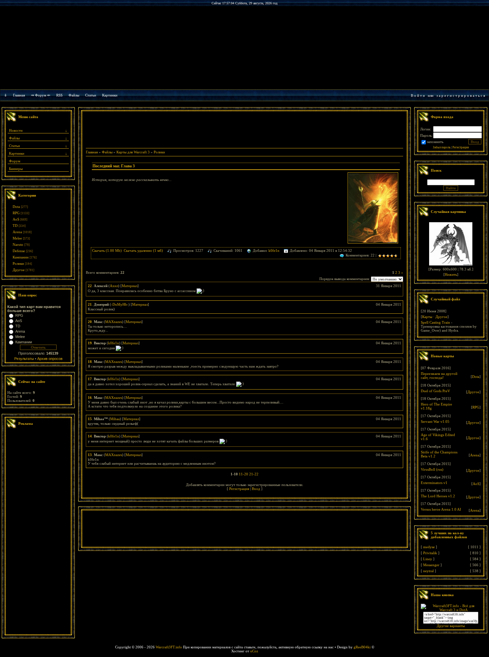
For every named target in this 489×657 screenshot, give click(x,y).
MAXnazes (113, 322)
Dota (16, 207)
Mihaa (115, 419)
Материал (129, 286)
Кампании (21, 257)
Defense (19, 251)
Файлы (74, 95)
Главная (19, 95)
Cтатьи (90, 95)
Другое (19, 270)
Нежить (451, 274)
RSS (59, 95)
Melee (17, 238)
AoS (16, 219)
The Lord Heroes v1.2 (438, 496)
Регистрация (239, 489)
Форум (14, 161)
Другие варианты (451, 626)
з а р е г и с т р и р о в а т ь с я (460, 95)
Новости (16, 130)
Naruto (18, 244)
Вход (256, 489)
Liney (427, 559)
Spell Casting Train (435, 322)
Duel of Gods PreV (435, 391)
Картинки (109, 95)
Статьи (14, 146)
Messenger (431, 565)
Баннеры (16, 169)
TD (15, 226)
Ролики (18, 263)
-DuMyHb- (119, 304)
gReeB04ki (362, 647)
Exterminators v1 (434, 483)
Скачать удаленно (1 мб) (143, 250)
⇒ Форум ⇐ (40, 95)
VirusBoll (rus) (432, 469)
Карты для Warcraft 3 (133, 152)
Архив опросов (50, 359)
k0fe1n (273, 250)
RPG (16, 213)
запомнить (435, 142)
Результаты (24, 359)
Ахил (114, 286)
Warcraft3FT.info (169, 647)
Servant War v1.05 (435, 421)
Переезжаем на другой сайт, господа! (439, 376)
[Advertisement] (38, 532)
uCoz (254, 651)
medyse (429, 547)
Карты (427, 317)
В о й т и (418, 95)
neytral (428, 571)
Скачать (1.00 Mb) (107, 250)
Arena (17, 232)
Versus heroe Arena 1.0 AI (441, 509)
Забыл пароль (441, 147)
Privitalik (430, 553)
